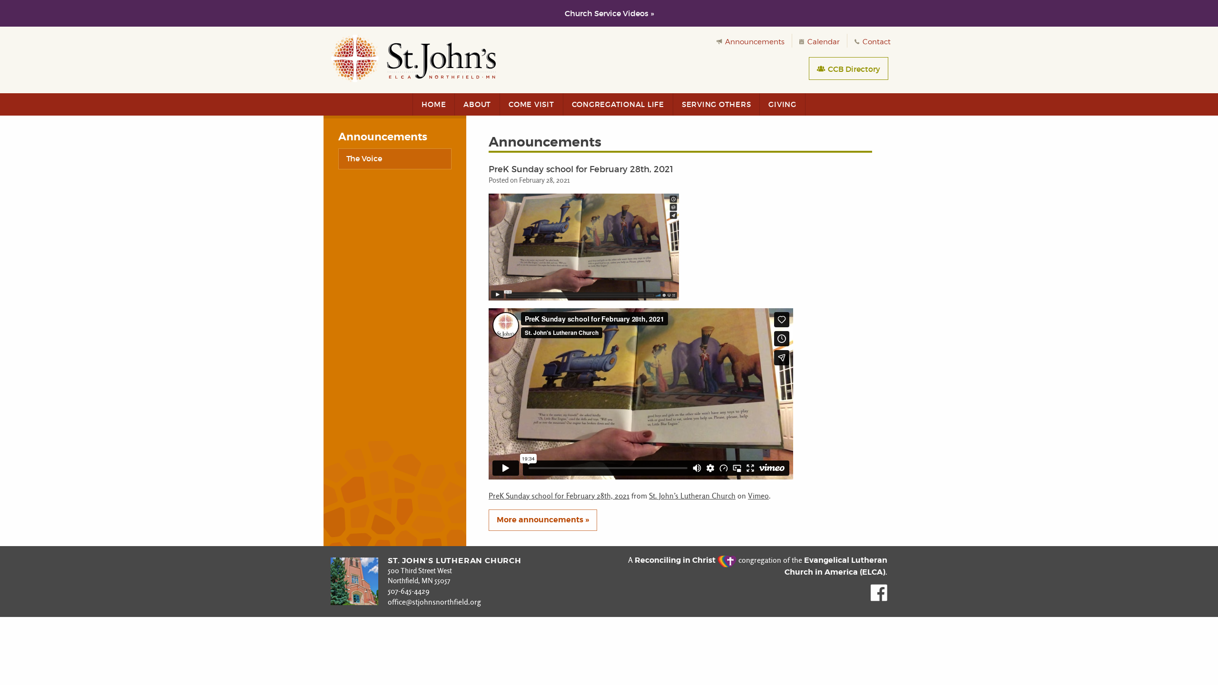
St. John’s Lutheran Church (692, 495)
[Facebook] (879, 599)
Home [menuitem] (434, 104)
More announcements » (543, 520)
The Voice (364, 158)
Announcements (754, 42)
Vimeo (758, 495)
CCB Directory (853, 69)
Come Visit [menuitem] (531, 104)
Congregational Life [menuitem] (618, 104)
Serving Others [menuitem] (716, 104)
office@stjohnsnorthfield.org (434, 602)
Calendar (822, 42)
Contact (876, 42)
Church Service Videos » (609, 13)
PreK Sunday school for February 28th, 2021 (559, 495)
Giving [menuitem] (782, 104)
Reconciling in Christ (676, 560)
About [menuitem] (477, 104)
